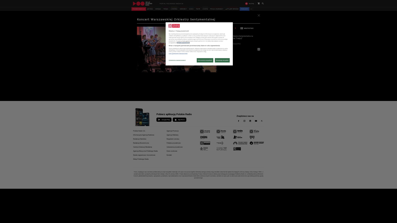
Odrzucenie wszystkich (205, 60)
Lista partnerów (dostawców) (178, 53)
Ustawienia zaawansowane (177, 60)
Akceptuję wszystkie (222, 60)
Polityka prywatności (183, 42)
